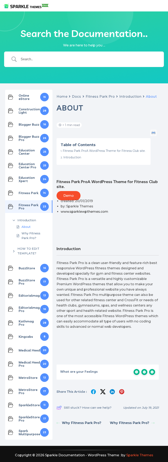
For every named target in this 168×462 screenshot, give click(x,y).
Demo (68, 196)
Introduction (26, 220)
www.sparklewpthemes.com (84, 212)
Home (62, 96)
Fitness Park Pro (100, 96)
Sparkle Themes (139, 455)
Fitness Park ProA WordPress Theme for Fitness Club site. (104, 151)
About (26, 227)
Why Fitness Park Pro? (31, 236)
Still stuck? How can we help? (87, 407)
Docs (76, 96)
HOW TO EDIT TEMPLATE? (28, 251)
